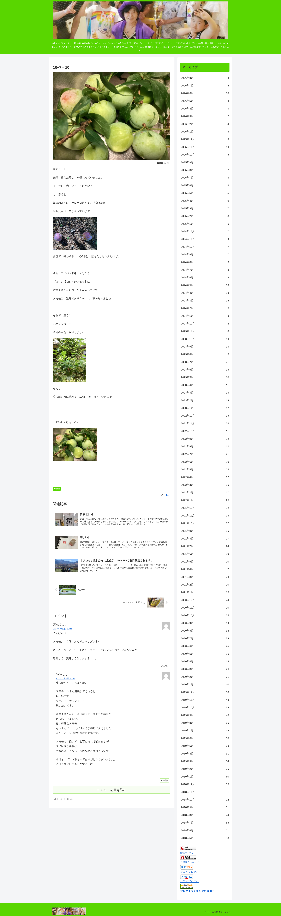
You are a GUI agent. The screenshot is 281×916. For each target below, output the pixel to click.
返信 (166, 666)
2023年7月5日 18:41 (62, 629)
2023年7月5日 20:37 (65, 678)
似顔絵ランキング (189, 862)
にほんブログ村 (189, 871)
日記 (58, 489)
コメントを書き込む (112, 790)
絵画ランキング (188, 852)
